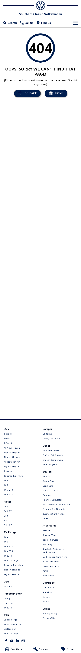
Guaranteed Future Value (56, 504)
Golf (6, 506)
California (48, 433)
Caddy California (51, 438)
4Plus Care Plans (51, 561)
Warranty (48, 544)
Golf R (7, 515)
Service (47, 530)
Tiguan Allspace (12, 457)
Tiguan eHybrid (12, 452)
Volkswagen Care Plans (55, 556)
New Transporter (13, 624)
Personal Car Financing (54, 509)
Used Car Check (51, 566)
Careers (46, 596)
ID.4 (6, 480)
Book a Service (50, 539)
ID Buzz (8, 555)
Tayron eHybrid (12, 466)
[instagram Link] (23, 640)
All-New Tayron (12, 461)
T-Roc (7, 438)
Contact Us (48, 587)
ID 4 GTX (8, 494)
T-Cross (7, 433)
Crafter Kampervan (53, 459)
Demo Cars (48, 481)
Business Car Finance (54, 513)
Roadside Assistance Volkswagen (53, 551)
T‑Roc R (8, 443)
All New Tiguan (12, 447)
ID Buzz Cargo (11, 560)
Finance (47, 495)
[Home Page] (40, 5)
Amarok (8, 586)
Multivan (8, 602)
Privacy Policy (50, 613)
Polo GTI (8, 525)
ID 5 (6, 485)
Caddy (7, 598)
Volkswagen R (50, 464)
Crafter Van (10, 628)
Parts (45, 570)
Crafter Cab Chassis (53, 455)
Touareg (8, 471)
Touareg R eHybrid (14, 475)
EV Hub (46, 601)
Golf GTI (8, 511)
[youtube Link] (11, 640)
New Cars (48, 476)
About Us (47, 592)
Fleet (45, 518)
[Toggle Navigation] (75, 22)
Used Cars (48, 485)
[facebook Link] (6, 640)
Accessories (49, 575)
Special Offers (50, 490)
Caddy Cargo (10, 619)
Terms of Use (50, 618)
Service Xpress (50, 535)
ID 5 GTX (8, 489)
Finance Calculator (52, 499)
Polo (6, 520)
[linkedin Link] (17, 640)
